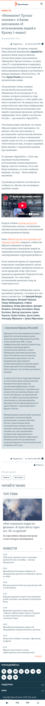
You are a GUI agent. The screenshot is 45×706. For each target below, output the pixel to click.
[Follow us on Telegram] (32, 671)
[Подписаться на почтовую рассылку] (15, 677)
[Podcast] (9, 677)
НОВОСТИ (10, 548)
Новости (6, 11)
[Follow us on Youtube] (15, 671)
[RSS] (4, 677)
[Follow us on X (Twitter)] (9, 671)
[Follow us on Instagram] (21, 671)
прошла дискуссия (27, 223)
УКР (27, 703)
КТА (17, 703)
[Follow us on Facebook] (4, 671)
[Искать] (38, 703)
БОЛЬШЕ (38, 656)
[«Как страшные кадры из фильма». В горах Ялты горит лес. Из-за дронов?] (22, 510)
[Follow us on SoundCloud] (38, 671)
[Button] (16, 44)
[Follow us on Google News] (27, 671)
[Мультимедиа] (7, 703)
